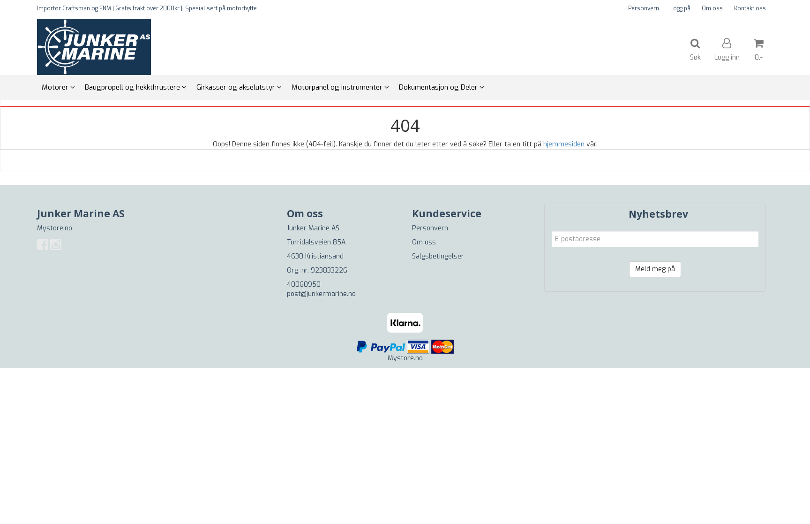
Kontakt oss (750, 8)
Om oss (712, 8)
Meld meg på (655, 269)
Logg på (680, 8)
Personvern (643, 8)
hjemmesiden (564, 144)
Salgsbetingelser (438, 256)
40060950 (304, 284)
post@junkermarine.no (321, 293)
